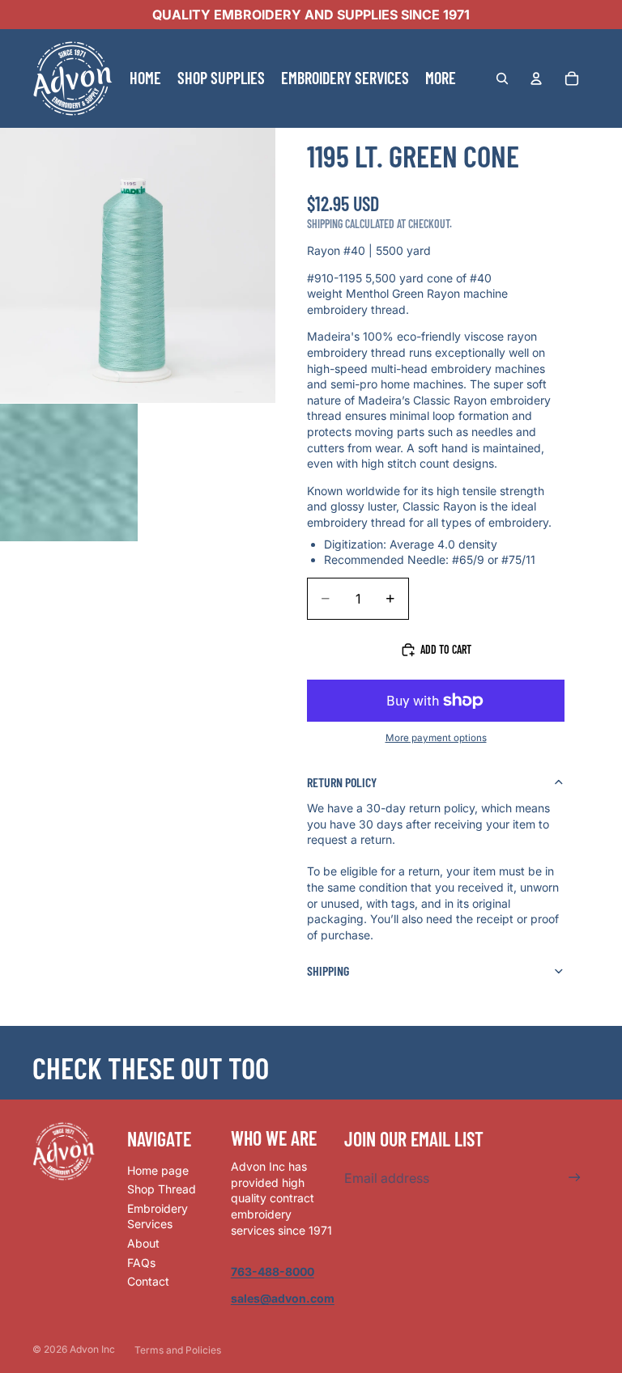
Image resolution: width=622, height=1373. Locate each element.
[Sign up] (575, 1178)
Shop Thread (161, 1189)
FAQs (141, 1262)
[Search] (502, 78)
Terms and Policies (177, 1350)
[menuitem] (440, 78)
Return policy (342, 782)
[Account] (536, 78)
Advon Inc (92, 1349)
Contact (148, 1281)
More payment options (436, 738)
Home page (158, 1170)
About (143, 1243)
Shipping (328, 970)
